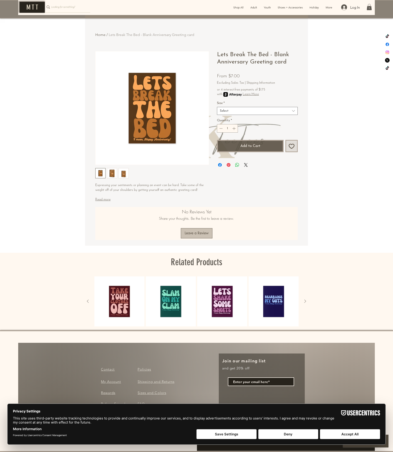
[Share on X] (246, 165)
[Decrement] (220, 128)
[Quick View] (119, 301)
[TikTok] (387, 36)
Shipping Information (261, 83)
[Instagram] (387, 52)
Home (100, 35)
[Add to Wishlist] (291, 146)
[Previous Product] (88, 301)
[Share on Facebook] (220, 165)
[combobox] (257, 111)
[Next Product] (305, 301)
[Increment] (234, 128)
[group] (196, 301)
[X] (387, 60)
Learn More (251, 94)
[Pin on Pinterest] (228, 165)
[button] (369, 7)
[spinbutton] (227, 128)
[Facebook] (387, 44)
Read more (103, 199)
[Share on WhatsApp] (237, 165)
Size (221, 103)
